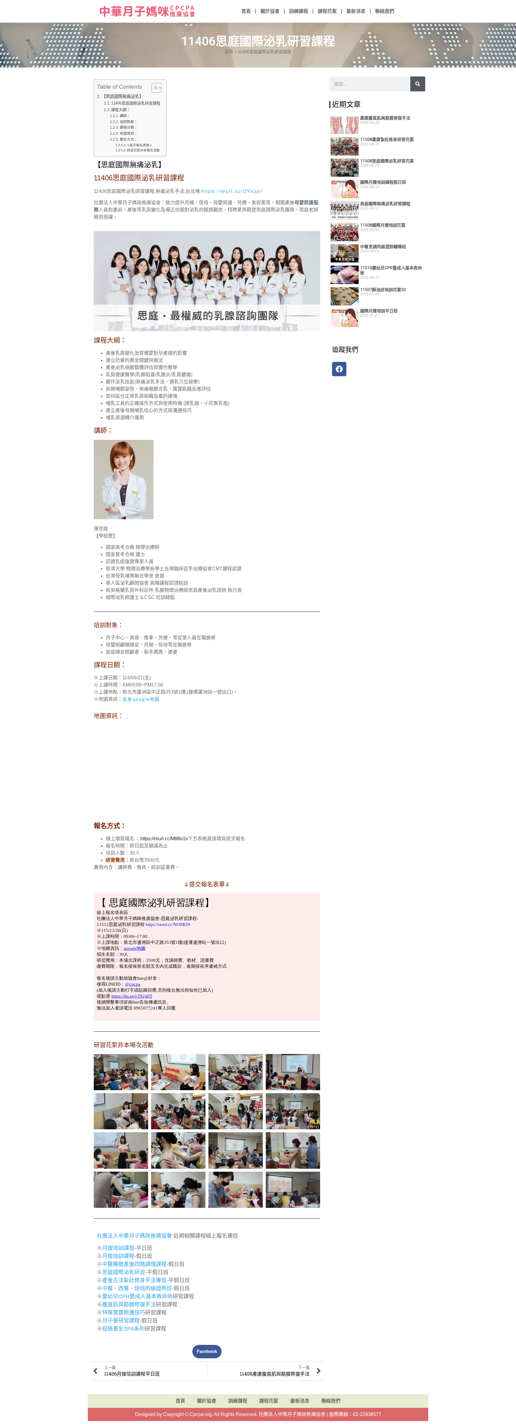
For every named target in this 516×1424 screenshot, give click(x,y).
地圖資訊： (128, 133)
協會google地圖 (141, 699)
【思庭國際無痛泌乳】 (122, 96)
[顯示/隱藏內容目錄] (153, 88)
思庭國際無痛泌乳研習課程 (385, 203)
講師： (125, 116)
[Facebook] (339, 369)
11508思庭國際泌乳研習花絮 (387, 161)
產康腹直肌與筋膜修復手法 (385, 118)
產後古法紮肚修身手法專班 (134, 1280)
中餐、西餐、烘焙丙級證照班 (137, 1288)
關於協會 (270, 11)
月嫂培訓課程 (118, 1248)
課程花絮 (327, 11)
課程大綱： (120, 109)
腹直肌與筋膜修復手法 (129, 1305)
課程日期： (128, 127)
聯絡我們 (384, 11)
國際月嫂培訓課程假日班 (383, 182)
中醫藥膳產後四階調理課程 (134, 1264)
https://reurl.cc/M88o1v (164, 838)
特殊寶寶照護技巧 (123, 1313)
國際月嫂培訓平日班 (379, 310)
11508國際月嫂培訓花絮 (383, 225)
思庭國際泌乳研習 (123, 1272)
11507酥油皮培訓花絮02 (383, 289)
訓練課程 (298, 11)
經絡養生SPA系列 (123, 1329)
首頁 (246, 11)
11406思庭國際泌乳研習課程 (135, 103)
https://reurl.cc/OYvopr (231, 191)
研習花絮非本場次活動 (143, 150)
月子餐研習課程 (121, 1321)
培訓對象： (128, 122)
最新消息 (356, 11)
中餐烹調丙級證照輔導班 (383, 246)
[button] (207, 1351)
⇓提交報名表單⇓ (139, 145)
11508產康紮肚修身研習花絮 (387, 139)
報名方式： (128, 139)
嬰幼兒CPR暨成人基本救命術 (137, 1296)
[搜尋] (417, 83)
